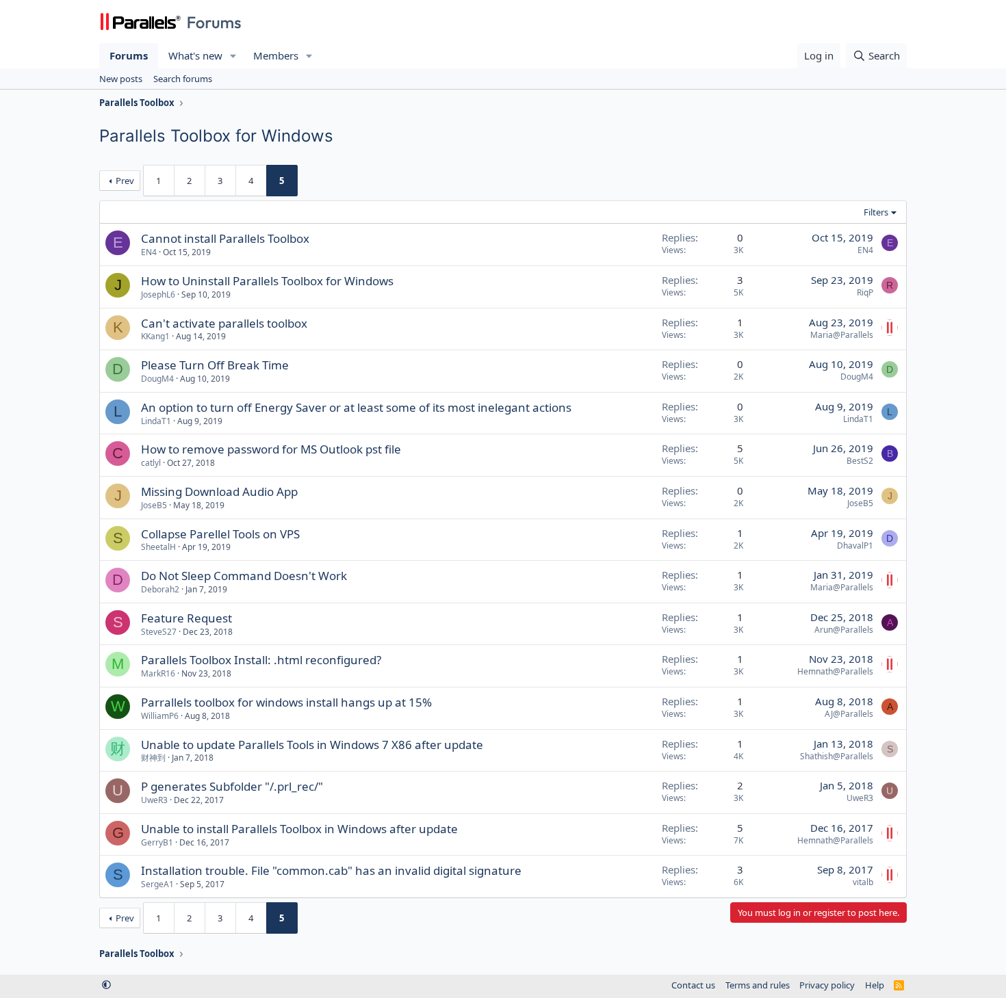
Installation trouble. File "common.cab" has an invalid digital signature (331, 870)
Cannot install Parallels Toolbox (225, 238)
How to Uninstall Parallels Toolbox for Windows (267, 281)
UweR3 (154, 800)
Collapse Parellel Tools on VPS (220, 534)
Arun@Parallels (843, 629)
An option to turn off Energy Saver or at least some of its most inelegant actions (356, 407)
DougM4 (157, 378)
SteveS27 (159, 632)
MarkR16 (158, 673)
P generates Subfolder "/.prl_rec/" (232, 786)
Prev (125, 180)
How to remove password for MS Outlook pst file (271, 449)
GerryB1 (157, 842)
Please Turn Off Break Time (215, 365)
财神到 (153, 757)
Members (275, 55)
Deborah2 (160, 589)
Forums (128, 55)
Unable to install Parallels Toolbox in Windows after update (299, 829)
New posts (120, 79)
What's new (195, 55)
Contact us (693, 985)
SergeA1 (157, 884)
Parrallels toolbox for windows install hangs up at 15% (286, 702)
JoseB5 (154, 505)
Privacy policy (827, 985)
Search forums (182, 79)
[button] (233, 55)
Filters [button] (876, 212)
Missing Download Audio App (219, 491)
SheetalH (158, 547)
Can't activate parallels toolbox (224, 323)
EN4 (149, 252)
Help (874, 985)
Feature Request (186, 618)
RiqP (865, 292)
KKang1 (155, 336)
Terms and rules (757, 985)
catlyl (151, 463)
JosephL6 (158, 294)
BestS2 (860, 461)
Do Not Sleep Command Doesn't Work (244, 575)
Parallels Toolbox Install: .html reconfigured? (261, 660)
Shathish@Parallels (836, 756)
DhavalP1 (855, 545)
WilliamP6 (160, 716)
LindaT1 (156, 421)
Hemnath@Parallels (835, 671)
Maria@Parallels (841, 335)
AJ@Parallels (849, 714)
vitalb (863, 882)
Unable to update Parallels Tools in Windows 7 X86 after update (312, 744)
